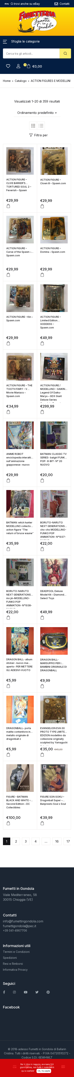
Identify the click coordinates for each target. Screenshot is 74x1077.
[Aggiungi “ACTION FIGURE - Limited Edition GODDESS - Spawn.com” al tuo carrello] (42, 343)
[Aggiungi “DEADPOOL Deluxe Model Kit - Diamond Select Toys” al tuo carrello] (42, 618)
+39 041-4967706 (15, 930)
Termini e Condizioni (16, 951)
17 (68, 841)
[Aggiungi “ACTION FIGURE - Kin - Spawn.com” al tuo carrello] (8, 343)
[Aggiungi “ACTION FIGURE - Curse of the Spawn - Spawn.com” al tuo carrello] (8, 275)
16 (57, 841)
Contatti (64, 3)
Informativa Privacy (15, 969)
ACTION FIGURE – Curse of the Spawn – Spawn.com (18, 252)
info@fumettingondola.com (23, 921)
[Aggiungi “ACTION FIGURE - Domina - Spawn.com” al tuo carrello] (42, 275)
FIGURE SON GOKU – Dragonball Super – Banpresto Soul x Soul (53, 800)
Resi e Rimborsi (13, 963)
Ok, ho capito (43, 1071)
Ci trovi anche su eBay (25, 3)
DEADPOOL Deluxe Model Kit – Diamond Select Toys (52, 595)
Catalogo (21, 80)
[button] (21, 41)
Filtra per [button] (41, 135)
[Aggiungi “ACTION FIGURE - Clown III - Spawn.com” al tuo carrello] (42, 206)
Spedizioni (10, 957)
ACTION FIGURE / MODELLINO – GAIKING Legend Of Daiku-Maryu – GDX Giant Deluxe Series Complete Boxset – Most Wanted (53, 396)
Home (7, 80)
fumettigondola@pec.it (19, 926)
